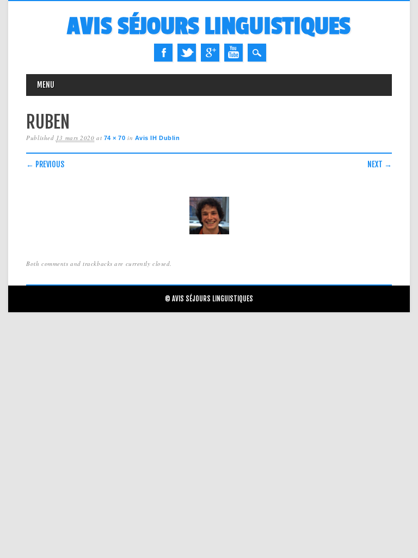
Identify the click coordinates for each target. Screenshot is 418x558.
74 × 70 (115, 138)
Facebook (163, 53)
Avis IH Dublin (157, 138)
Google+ (210, 53)
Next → (379, 164)
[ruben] (209, 235)
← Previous (45, 164)
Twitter (186, 53)
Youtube (233, 53)
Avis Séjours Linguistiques (209, 26)
